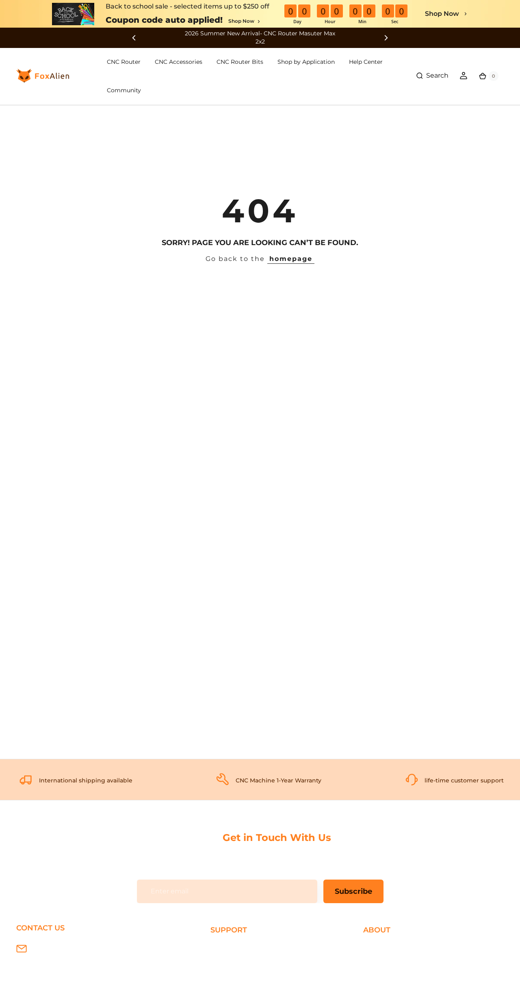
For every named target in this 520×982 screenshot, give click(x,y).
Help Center (366, 61)
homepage (290, 259)
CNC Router (124, 61)
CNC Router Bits (240, 61)
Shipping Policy (235, 948)
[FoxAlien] (260, 38)
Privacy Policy (385, 961)
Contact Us (381, 974)
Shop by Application (306, 61)
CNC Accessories (178, 61)
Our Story (378, 948)
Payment (225, 961)
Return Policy (232, 974)
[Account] (463, 76)
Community (124, 90)
